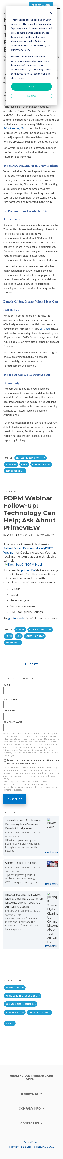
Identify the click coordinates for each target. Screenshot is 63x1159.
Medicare (11, 464)
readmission (13, 642)
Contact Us (29, 1123)
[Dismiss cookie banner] (51, 13)
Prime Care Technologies (23, 996)
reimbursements (15, 471)
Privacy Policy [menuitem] (30, 1142)
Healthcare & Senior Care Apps (31, 1077)
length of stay (41, 464)
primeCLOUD (15, 987)
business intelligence (21, 1004)
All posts (31, 664)
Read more (51, 852)
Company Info (30, 1108)
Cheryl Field (13, 534)
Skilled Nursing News (15, 128)
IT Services (30, 1093)
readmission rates (40, 629)
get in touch (16, 618)
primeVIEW (28, 570)
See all (10, 1023)
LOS (19, 636)
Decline (31, 95)
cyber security (39, 1012)
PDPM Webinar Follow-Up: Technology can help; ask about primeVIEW (30, 512)
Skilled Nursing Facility (30, 458)
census (20, 629)
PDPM (24, 464)
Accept (31, 86)
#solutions (15, 1012)
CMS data (45, 329)
